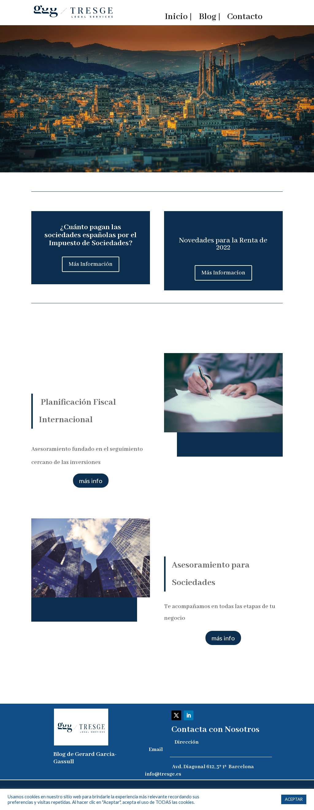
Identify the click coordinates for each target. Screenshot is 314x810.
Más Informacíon (223, 273)
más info (90, 480)
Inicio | (178, 18)
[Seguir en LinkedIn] (188, 715)
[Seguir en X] (176, 715)
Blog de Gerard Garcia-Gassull (85, 757)
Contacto (244, 18)
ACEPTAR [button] (294, 799)
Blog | (209, 18)
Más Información (91, 264)
